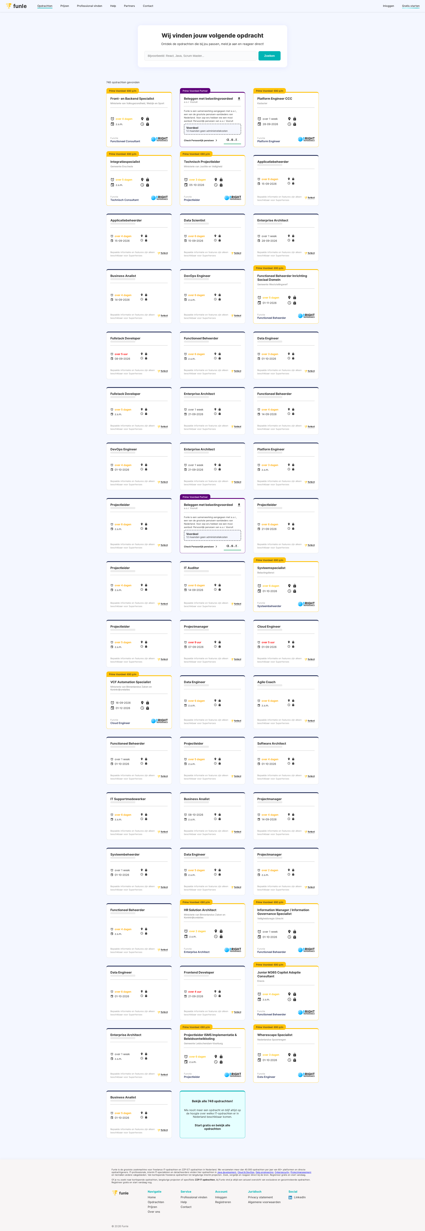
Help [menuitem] (113, 5)
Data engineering (264, 1172)
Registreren (223, 1202)
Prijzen (152, 1207)
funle (20, 6)
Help (184, 1202)
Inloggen (221, 1197)
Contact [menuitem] (148, 5)
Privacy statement (260, 1197)
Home (152, 1197)
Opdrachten (156, 1202)
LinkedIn (299, 1197)
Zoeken (269, 55)
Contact (186, 1207)
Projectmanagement (301, 1172)
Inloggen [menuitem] (388, 5)
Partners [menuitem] (129, 5)
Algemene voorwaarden (264, 1202)
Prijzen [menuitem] (64, 5)
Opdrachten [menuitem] (44, 5)
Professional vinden (194, 1197)
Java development (226, 1172)
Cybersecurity (282, 1172)
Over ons (154, 1211)
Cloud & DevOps (246, 1172)
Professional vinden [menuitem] (89, 5)
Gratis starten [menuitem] (411, 5)
